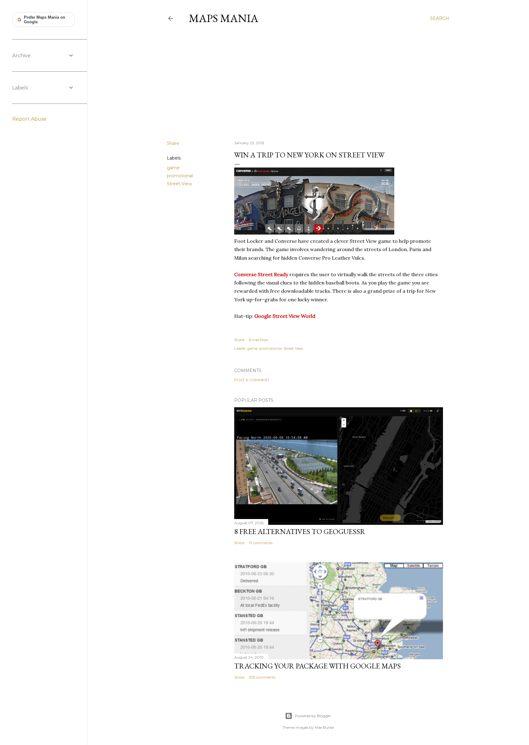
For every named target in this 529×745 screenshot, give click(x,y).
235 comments (262, 677)
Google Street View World (284, 316)
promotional (180, 176)
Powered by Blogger (313, 715)
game (173, 168)
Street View (179, 183)
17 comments (260, 542)
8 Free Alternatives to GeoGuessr (299, 531)
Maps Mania (223, 18)
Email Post (258, 339)
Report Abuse (29, 119)
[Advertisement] (308, 82)
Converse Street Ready (261, 274)
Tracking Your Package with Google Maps (317, 666)
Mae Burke (324, 727)
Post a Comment (251, 380)
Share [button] (173, 143)
